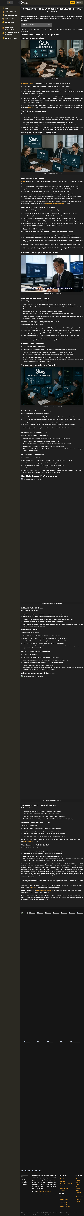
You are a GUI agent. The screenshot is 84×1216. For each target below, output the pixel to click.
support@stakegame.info (44, 1191)
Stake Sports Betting (9, 23)
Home (6, 8)
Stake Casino (9, 18)
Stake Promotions (11, 38)
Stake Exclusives (11, 15)
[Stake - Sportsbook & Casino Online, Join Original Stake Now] (24, 2)
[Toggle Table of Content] (48, 25)
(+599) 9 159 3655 (43, 1194)
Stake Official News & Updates (12, 33)
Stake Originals (10, 11)
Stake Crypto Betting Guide (10, 28)
